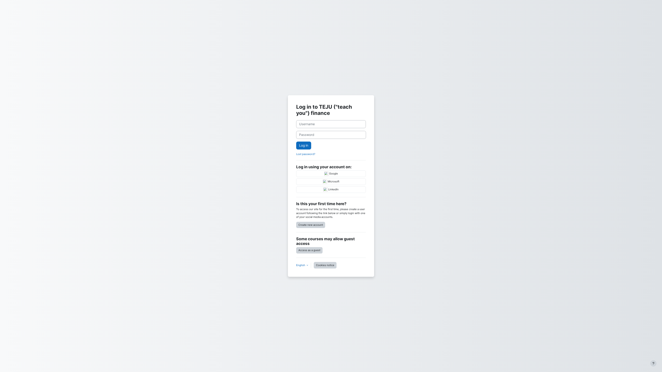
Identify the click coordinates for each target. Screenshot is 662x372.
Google (333, 173)
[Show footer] (653, 363)
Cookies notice (325, 265)
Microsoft (333, 181)
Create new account (310, 224)
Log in (303, 145)
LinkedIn (333, 189)
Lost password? (305, 154)
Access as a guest (309, 250)
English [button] (301, 265)
